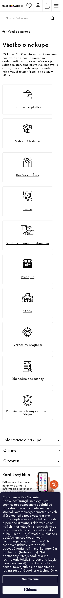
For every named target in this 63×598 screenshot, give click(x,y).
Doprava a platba (27, 107)
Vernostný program (27, 345)
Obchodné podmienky (27, 379)
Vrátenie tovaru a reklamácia (27, 243)
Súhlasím (30, 589)
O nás (27, 311)
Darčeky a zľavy (27, 175)
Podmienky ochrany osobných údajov (27, 413)
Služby (27, 209)
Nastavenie (30, 579)
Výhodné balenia (27, 141)
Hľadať (52, 18)
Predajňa (27, 277)
